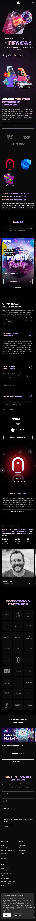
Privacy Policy (5, 868)
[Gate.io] (11, 481)
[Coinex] (21, 481)
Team (3, 856)
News (2, 845)
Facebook (22, 845)
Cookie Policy (5, 878)
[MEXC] (14, 481)
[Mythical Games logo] (18, 2)
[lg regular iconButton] (30, 281)
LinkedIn (21, 853)
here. (27, 787)
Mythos (3, 853)
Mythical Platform (6, 850)
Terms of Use (22, 820)
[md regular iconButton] (3, 2)
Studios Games (5, 848)
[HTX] (25, 481)
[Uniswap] (18, 481)
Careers (3, 859)
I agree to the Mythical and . (19, 820)
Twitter (21, 848)
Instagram (22, 850)
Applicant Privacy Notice (8, 881)
